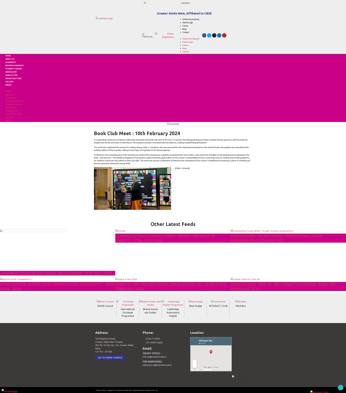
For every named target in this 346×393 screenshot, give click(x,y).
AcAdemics (10, 62)
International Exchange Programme (128, 312)
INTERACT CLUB (218, 306)
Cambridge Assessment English (173, 312)
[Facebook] (204, 35)
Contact (185, 32)
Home (8, 56)
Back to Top (340, 387)
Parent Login (187, 22)
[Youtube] (224, 35)
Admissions (11, 72)
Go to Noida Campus (110, 357)
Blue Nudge (195, 306)
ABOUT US (9, 59)
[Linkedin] (219, 35)
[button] (188, 35)
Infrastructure (13, 78)
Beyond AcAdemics (14, 65)
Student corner (13, 69)
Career (185, 26)
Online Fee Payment (190, 19)
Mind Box (241, 306)
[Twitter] (209, 35)
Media (8, 85)
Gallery (9, 82)
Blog (184, 29)
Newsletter (11, 75)
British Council (105, 306)
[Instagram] (214, 35)
